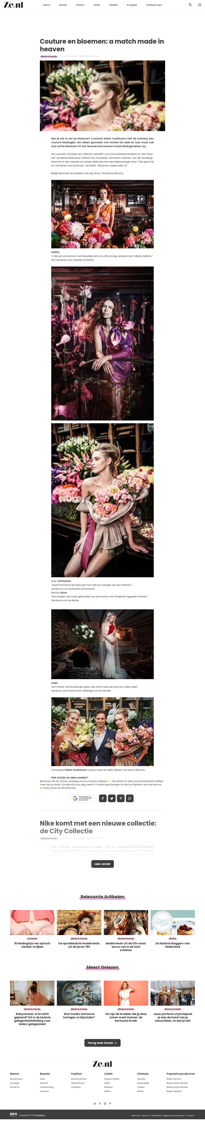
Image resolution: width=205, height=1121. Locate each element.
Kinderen (15, 1087)
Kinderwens (16, 1078)
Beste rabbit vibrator (177, 1083)
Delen (103, 798)
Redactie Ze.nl (93, 56)
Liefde (97, 4)
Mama (46, 4)
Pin (121, 798)
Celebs (141, 1087)
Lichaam (44, 1091)
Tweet (112, 798)
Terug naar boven (100, 1043)
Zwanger (15, 1083)
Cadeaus (76, 1087)
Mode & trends (49, 56)
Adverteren (156, 1115)
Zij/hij (107, 1083)
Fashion (80, 4)
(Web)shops (77, 1083)
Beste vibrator (174, 1078)
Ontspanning (46, 1087)
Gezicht (44, 1083)
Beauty (63, 4)
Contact (190, 1115)
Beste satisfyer (174, 1091)
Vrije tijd (141, 1078)
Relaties (108, 1087)
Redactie (135, 1115)
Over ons (146, 1115)
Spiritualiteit (143, 1083)
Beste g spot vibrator (177, 1087)
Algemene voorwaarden (174, 1115)
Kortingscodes (154, 4)
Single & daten (111, 1078)
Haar (42, 1078)
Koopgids (132, 4)
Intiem (107, 1091)
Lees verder (102, 864)
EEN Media (40, 1115)
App (130, 798)
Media (140, 1091)
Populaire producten (181, 1074)
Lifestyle (113, 4)
